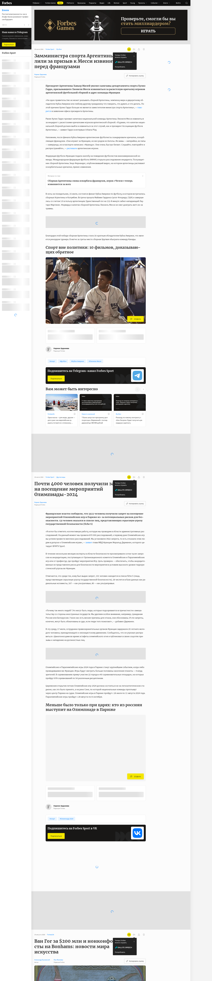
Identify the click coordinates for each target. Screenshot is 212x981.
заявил (88, 522)
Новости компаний (88, 394)
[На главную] (7, 3)
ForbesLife (51, 394)
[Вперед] (150, 317)
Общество (119, 852)
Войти (178, 3)
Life (109, 3)
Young (132, 3)
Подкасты (92, 3)
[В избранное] (75, 394)
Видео (102, 3)
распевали (72, 148)
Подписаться (56, 359)
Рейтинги (70, 3)
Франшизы (81, 3)
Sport (125, 3)
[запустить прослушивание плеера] (134, 49)
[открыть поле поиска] (186, 3)
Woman (116, 3)
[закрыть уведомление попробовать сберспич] (134, 56)
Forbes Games (53, 3)
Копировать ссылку (136, 76)
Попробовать (120, 67)
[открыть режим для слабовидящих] (129, 49)
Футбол (118, 394)
